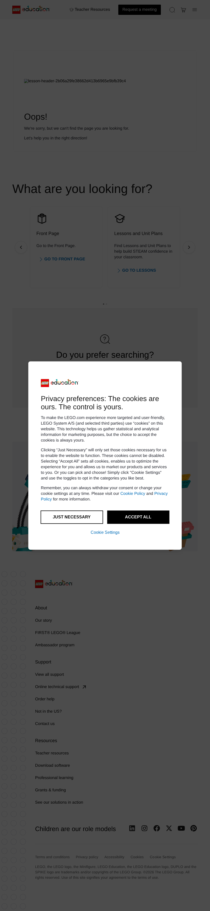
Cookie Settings (105, 532)
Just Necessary (72, 517)
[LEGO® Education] (60, 383)
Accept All (138, 517)
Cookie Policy (132, 494)
